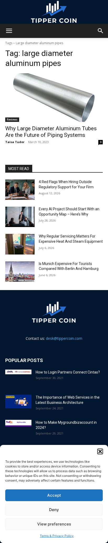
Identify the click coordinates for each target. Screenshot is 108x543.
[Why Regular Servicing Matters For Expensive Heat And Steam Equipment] (20, 244)
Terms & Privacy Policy (57, 536)
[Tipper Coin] (54, 12)
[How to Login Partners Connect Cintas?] (18, 372)
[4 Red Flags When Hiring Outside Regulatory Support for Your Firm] (20, 189)
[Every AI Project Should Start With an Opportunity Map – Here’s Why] (20, 217)
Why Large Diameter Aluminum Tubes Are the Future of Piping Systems (51, 131)
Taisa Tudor (14, 142)
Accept (54, 495)
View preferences (54, 524)
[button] (100, 451)
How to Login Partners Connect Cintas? (68, 372)
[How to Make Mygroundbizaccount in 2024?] (18, 423)
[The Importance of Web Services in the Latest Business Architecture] (18, 402)
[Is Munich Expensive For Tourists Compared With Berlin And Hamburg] (20, 271)
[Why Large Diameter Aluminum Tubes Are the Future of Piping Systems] (54, 97)
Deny (54, 509)
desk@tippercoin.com (64, 338)
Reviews (12, 119)
